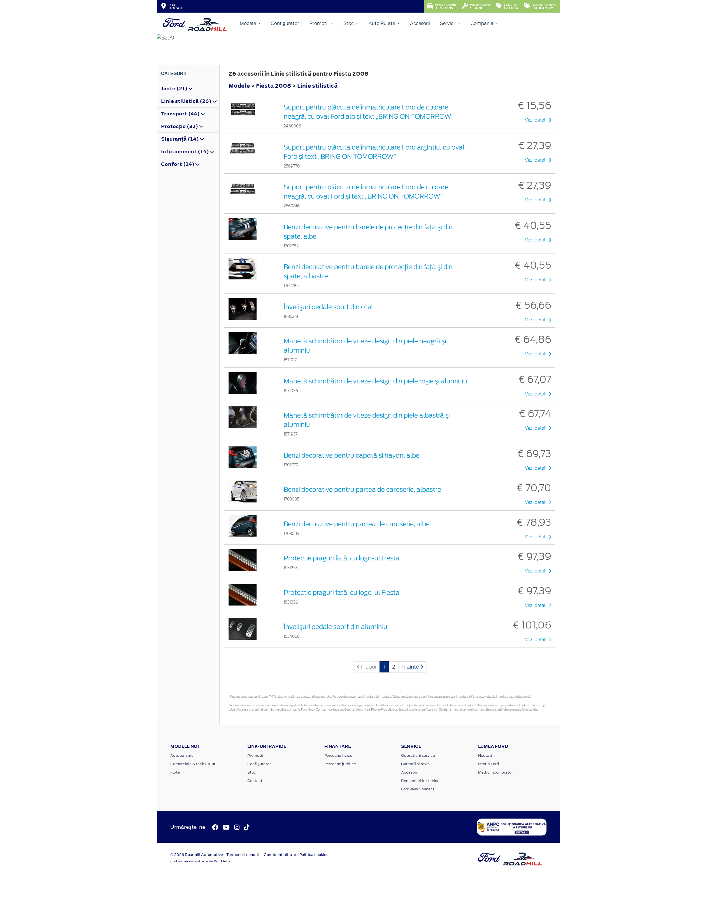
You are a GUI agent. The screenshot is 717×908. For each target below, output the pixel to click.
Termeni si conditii (243, 854)
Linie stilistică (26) (187, 101)
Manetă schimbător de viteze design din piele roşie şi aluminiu (375, 381)
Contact (254, 780)
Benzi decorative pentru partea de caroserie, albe (357, 524)
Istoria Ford (488, 764)
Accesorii (420, 23)
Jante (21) (174, 88)
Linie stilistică (317, 85)
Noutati (485, 755)
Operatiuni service (418, 755)
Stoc (349, 23)
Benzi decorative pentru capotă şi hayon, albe (352, 455)
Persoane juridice (340, 764)
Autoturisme (182, 755)
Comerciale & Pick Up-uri (193, 764)
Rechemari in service (420, 780)
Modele (248, 23)
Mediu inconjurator (495, 772)
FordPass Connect (417, 789)
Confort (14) (178, 164)
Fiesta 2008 (273, 85)
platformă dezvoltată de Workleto (200, 861)
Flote (175, 772)
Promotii (319, 23)
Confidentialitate (280, 854)
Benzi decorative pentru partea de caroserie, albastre (362, 489)
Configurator (285, 23)
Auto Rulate (382, 23)
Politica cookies (313, 854)
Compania (483, 23)
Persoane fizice (338, 755)
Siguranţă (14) (180, 139)
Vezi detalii (537, 120)
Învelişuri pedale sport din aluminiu (335, 626)
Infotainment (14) (185, 151)
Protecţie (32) (180, 126)
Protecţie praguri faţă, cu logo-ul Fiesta (342, 558)
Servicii (448, 23)
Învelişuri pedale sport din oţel (328, 307)
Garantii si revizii (416, 764)
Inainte (411, 667)
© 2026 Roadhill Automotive (196, 854)
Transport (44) (181, 113)
